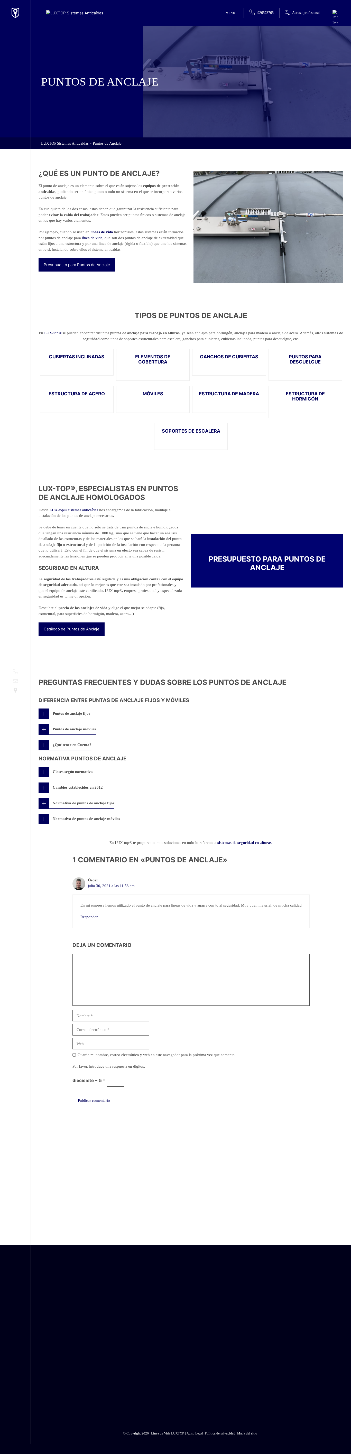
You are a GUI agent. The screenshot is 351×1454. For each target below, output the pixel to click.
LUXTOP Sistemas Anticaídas (65, 143)
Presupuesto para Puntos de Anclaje (77, 264)
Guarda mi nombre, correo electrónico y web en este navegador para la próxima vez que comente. (156, 1055)
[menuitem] (335, 23)
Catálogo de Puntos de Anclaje (71, 629)
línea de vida (92, 238)
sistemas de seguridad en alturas (244, 843)
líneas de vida (101, 232)
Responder (89, 917)
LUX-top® (52, 333)
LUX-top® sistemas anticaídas (74, 510)
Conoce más (295, 1174)
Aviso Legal (272, 1393)
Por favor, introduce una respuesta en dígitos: (108, 1066)
